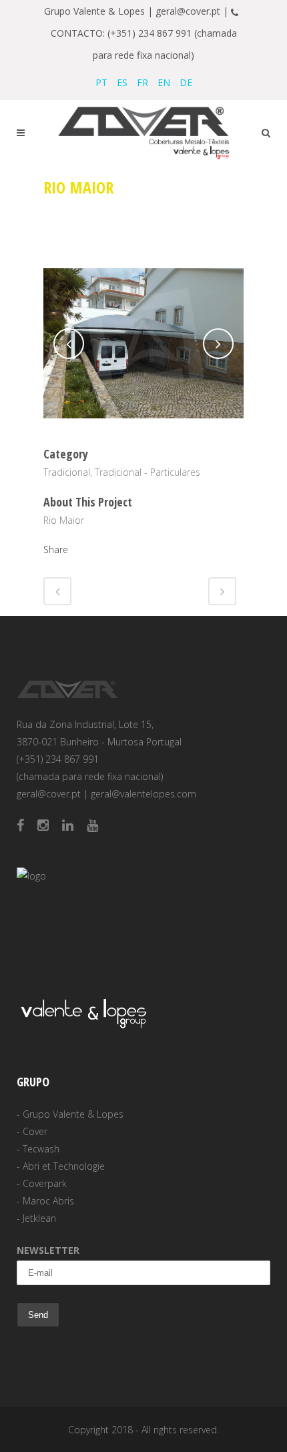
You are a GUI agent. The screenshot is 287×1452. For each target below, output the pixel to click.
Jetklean (39, 1218)
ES (122, 82)
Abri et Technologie (64, 1166)
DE (186, 82)
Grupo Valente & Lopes (73, 1114)
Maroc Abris (48, 1200)
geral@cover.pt (49, 793)
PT (101, 82)
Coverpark (45, 1183)
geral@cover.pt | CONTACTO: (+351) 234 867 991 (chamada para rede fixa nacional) (147, 33)
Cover (35, 1131)
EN (164, 82)
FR (142, 82)
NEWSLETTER (48, 1250)
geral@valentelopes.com (143, 793)
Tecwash (41, 1148)
